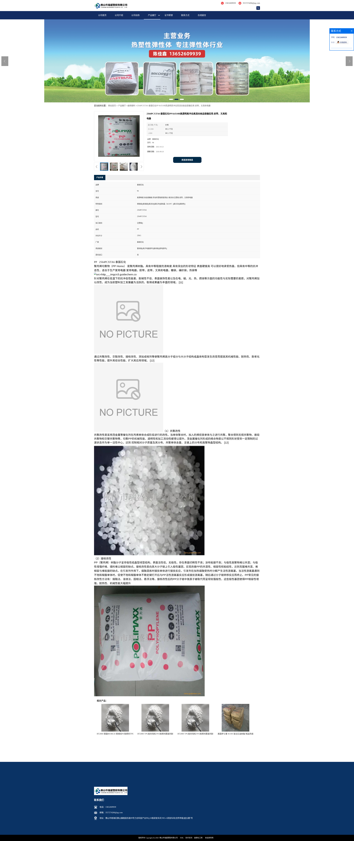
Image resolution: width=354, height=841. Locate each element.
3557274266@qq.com (251, 3)
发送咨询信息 (187, 160)
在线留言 (202, 15)
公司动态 (135, 15)
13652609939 (230, 3)
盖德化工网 (198, 838)
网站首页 (112, 106)
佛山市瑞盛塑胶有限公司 (168, 838)
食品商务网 (209, 838)
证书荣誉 (169, 15)
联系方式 (185, 15)
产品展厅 (152, 15)
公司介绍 (119, 15)
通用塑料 (131, 106)
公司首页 (102, 15)
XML (182, 838)
